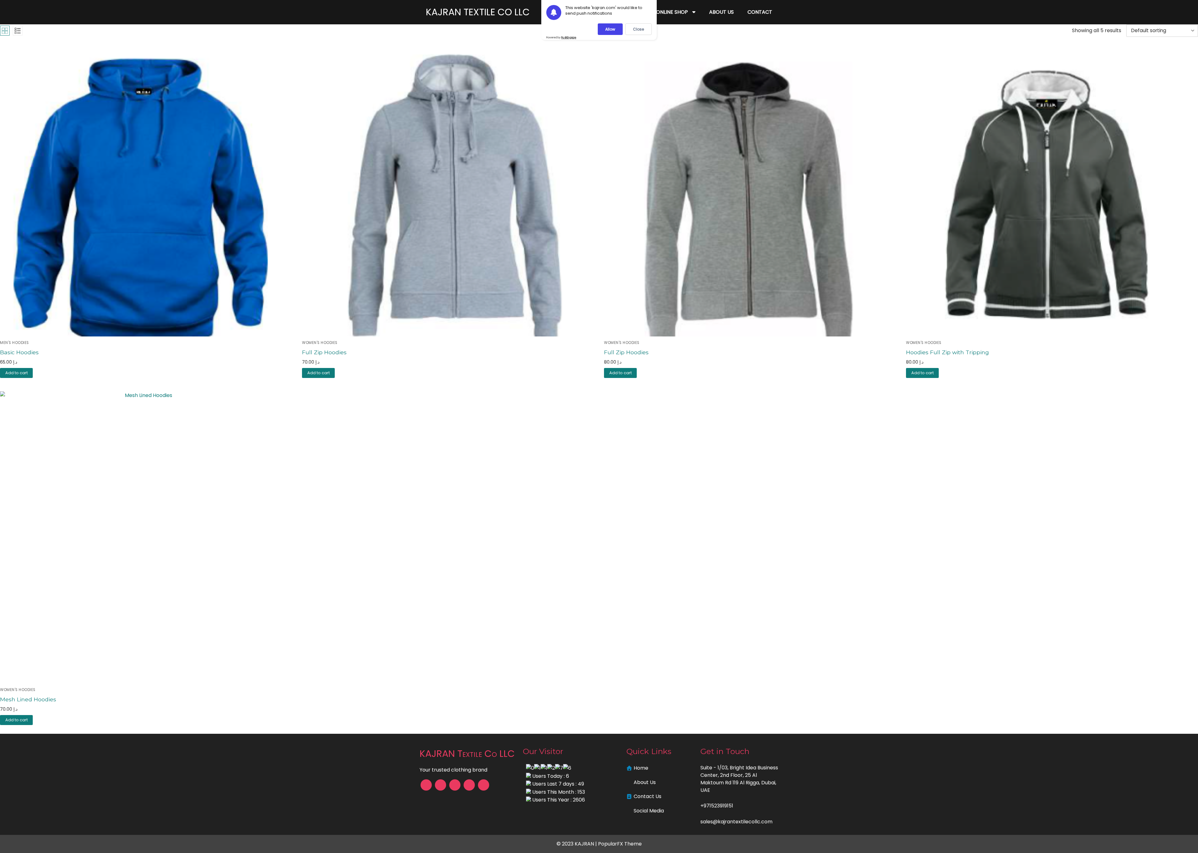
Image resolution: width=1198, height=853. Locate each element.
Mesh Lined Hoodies (28, 699)
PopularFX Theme (620, 843)
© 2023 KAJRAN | (577, 843)
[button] (318, 373)
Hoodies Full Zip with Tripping (947, 352)
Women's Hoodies (320, 342)
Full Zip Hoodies (324, 352)
